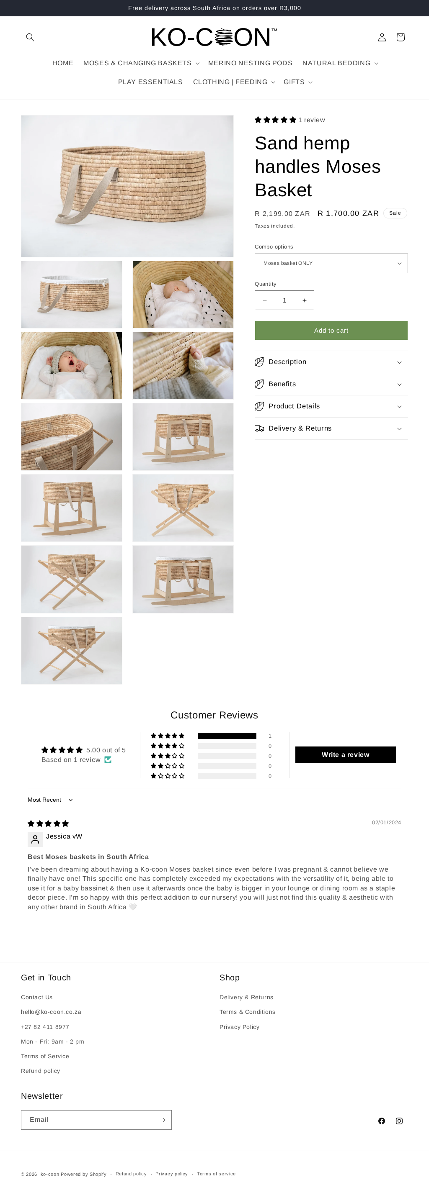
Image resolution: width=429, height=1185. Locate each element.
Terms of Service (45, 1056)
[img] (48, 823)
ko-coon (50, 1174)
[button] (30, 37)
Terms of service (216, 1173)
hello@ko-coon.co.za (51, 1011)
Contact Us (37, 997)
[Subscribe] (162, 1120)
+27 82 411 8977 (45, 1026)
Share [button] (271, 455)
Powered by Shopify (84, 1174)
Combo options (274, 247)
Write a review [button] (345, 754)
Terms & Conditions (248, 1011)
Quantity (266, 284)
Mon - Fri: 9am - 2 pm (53, 1041)
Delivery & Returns (247, 997)
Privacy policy (171, 1173)
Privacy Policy (239, 1026)
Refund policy (40, 1070)
